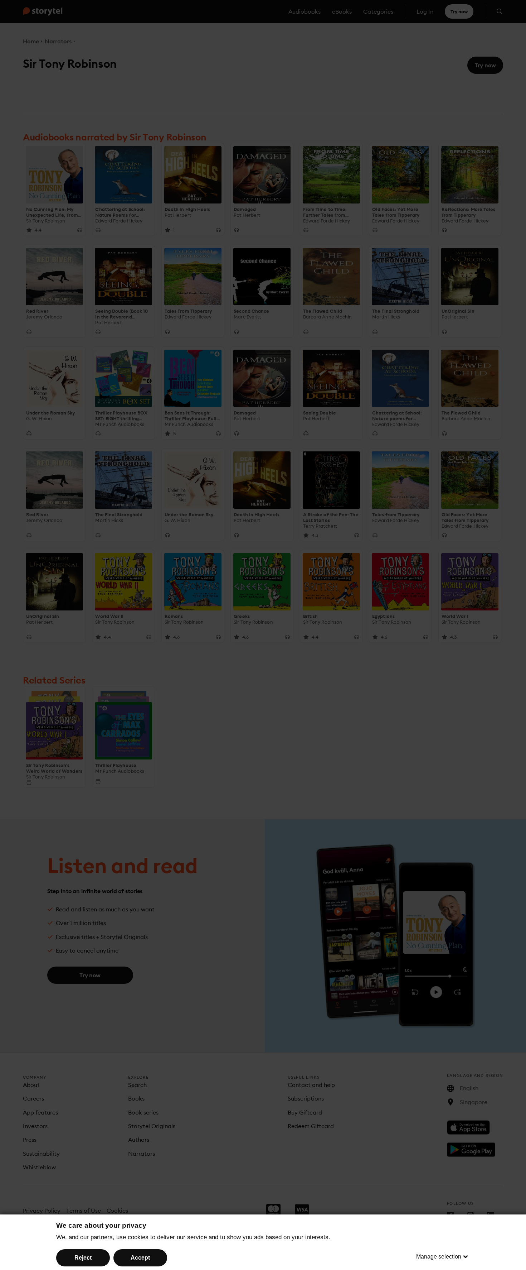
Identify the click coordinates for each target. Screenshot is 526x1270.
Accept (140, 1258)
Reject (83, 1258)
